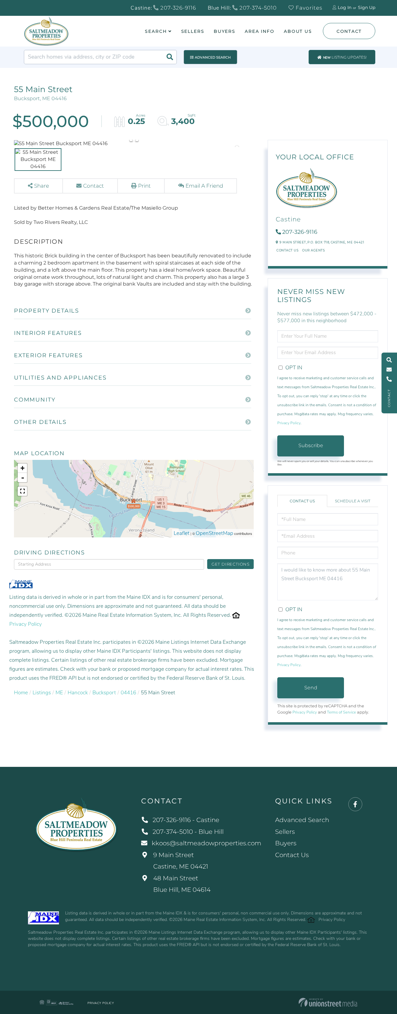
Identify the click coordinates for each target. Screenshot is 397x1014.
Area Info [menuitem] (259, 31)
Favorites (308, 8)
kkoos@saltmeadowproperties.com (206, 843)
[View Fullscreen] (22, 491)
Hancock (78, 692)
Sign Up (366, 7)
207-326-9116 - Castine (186, 820)
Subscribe (310, 445)
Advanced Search (213, 57)
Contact (349, 31)
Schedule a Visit (352, 501)
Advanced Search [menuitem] (302, 820)
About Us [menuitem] (298, 31)
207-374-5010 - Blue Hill (188, 831)
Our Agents (313, 250)
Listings (42, 692)
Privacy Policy (25, 624)
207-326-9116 (177, 8)
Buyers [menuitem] (224, 31)
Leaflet (182, 533)
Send (310, 688)
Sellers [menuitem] (192, 31)
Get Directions (231, 564)
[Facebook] (355, 805)
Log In (344, 7)
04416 (128, 692)
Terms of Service (341, 712)
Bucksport (104, 692)
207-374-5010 (257, 8)
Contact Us (287, 250)
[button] (169, 57)
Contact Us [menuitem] (292, 855)
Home (21, 692)
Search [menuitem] (156, 31)
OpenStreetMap (214, 533)
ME (59, 692)
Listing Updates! (345, 57)
